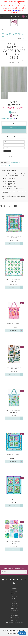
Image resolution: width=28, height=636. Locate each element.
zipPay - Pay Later (14, 617)
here (23, 4)
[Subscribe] (25, 572)
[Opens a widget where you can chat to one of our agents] (22, 633)
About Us (14, 598)
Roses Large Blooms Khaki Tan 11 (13, 630)
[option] (14, 79)
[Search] (25, 30)
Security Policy (14, 615)
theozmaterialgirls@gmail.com (15, 622)
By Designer (9, 33)
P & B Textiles (17, 33)
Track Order (14, 593)
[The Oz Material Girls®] (14, 22)
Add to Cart (14, 127)
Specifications (15, 162)
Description (4, 162)
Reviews (3, 165)
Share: (20, 38)
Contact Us (14, 603)
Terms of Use (14, 608)
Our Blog (14, 601)
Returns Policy (14, 613)
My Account (16, 16)
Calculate (7, 150)
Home (2, 33)
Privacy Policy (14, 610)
